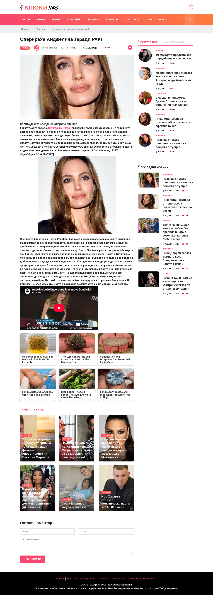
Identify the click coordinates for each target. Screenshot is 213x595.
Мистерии (133, 19)
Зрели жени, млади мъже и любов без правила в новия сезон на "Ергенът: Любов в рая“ (176, 232)
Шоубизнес (113, 19)
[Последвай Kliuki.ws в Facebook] (190, 7)
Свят (149, 19)
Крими (56, 19)
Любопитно (74, 19)
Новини (93, 19)
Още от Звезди (33, 409)
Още (162, 19)
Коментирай (32, 559)
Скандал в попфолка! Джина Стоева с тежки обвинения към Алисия (172, 101)
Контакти (72, 578)
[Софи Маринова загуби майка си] (76, 488)
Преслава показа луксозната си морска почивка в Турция (171, 143)
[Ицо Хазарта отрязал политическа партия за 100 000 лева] (116, 488)
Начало (25, 29)
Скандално (161, 93)
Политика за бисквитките (142, 578)
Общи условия (87, 578)
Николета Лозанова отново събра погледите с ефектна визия (174, 122)
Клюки (41, 19)
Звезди (25, 19)
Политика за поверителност (112, 578)
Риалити (166, 220)
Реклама (59, 578)
